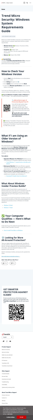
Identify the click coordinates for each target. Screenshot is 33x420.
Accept (21, 417)
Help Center (9, 3)
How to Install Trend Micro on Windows (13, 230)
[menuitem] (24, 2)
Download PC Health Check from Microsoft (16, 176)
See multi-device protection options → (11, 256)
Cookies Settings (11, 417)
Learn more (9, 414)
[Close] (30, 408)
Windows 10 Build (8, 205)
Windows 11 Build (8, 207)
